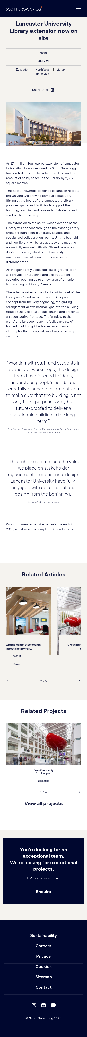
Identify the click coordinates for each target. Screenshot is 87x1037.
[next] (78, 681)
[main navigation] (78, 8)
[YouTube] (53, 1006)
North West (42, 69)
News (44, 52)
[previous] (9, 681)
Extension (42, 73)
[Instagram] (33, 1006)
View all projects (43, 803)
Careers (43, 946)
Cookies (44, 967)
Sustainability (43, 936)
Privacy (43, 956)
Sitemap (43, 977)
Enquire (43, 892)
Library (61, 69)
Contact (44, 987)
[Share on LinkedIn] (52, 89)
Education (22, 69)
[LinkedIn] (43, 1006)
